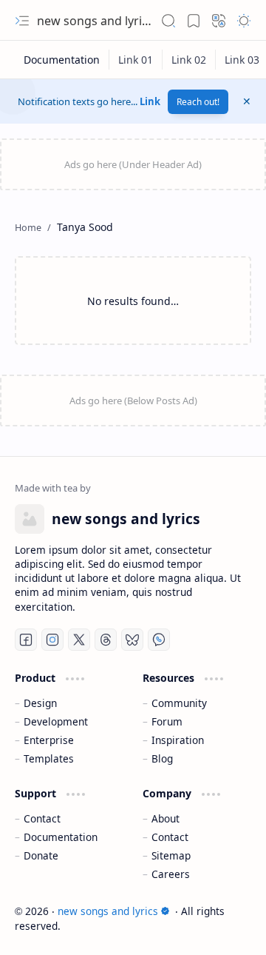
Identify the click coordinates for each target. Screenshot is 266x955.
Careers (170, 874)
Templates (49, 758)
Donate (41, 855)
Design (40, 703)
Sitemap (171, 855)
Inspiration (177, 740)
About (165, 818)
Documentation (61, 837)
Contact (42, 818)
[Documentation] (62, 60)
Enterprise (49, 740)
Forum (167, 721)
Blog (162, 758)
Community (179, 703)
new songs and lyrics (95, 21)
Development (56, 721)
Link (150, 101)
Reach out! (198, 102)
